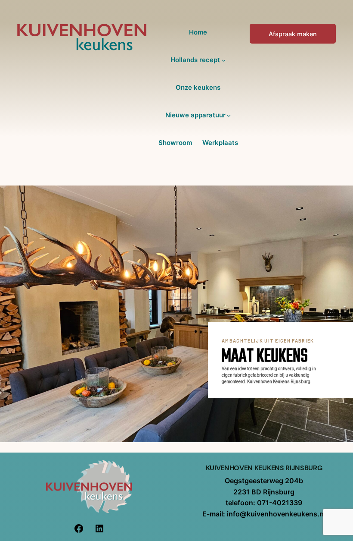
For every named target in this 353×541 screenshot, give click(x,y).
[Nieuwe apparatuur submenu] (229, 115)
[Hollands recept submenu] (224, 60)
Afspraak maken (293, 34)
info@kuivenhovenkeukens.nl (276, 514)
